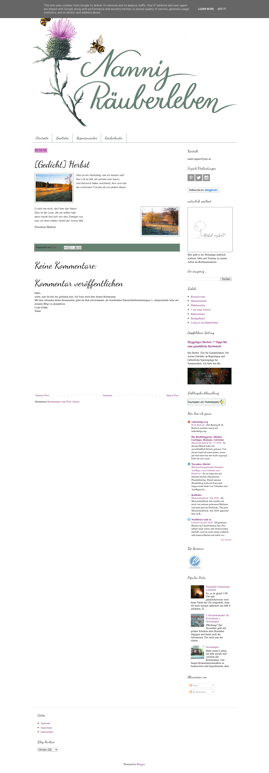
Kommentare (199, 691)
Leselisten (62, 138)
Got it (222, 8)
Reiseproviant (198, 296)
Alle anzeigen (226, 539)
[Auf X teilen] (72, 248)
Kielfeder (196, 495)
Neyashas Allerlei (200, 464)
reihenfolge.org (199, 422)
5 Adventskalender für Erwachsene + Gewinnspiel (217, 618)
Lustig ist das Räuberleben (204, 322)
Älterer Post (172, 395)
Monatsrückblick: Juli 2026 (205, 498)
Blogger (141, 764)
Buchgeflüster (198, 318)
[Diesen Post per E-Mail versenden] (66, 248)
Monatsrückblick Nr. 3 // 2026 (206, 442)
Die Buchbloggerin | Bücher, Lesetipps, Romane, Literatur (207, 438)
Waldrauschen (198, 305)
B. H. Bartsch (198, 424)
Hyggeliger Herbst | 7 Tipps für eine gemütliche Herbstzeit (207, 344)
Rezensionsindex (86, 138)
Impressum (46, 727)
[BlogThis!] (69, 248)
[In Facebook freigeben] (76, 248)
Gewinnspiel (212, 647)
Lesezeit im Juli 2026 (202, 522)
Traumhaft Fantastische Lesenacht (218, 588)
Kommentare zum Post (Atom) (63, 401)
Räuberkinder (114, 138)
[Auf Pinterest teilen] (79, 248)
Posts (195, 685)
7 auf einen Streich (200, 309)
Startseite (42, 138)
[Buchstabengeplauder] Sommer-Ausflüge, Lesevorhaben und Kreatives (207, 470)
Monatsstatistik (198, 301)
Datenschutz (47, 732)
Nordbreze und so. (201, 519)
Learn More (206, 8)
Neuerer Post (42, 395)
